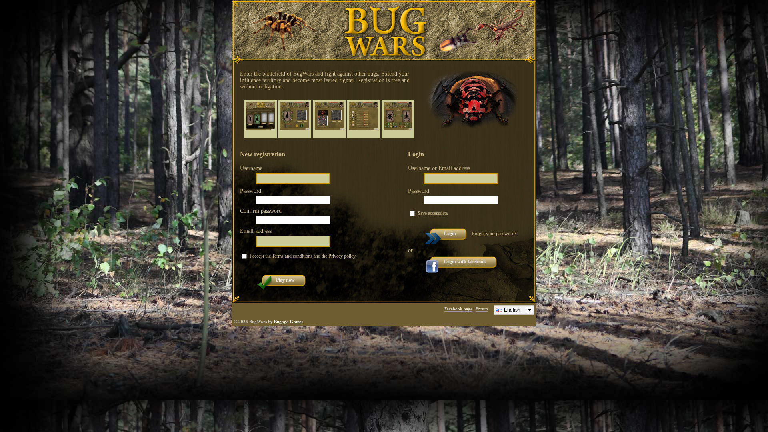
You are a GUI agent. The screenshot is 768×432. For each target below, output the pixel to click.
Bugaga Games (288, 321)
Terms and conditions (292, 255)
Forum (482, 308)
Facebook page (458, 308)
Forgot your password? (494, 233)
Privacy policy (341, 255)
